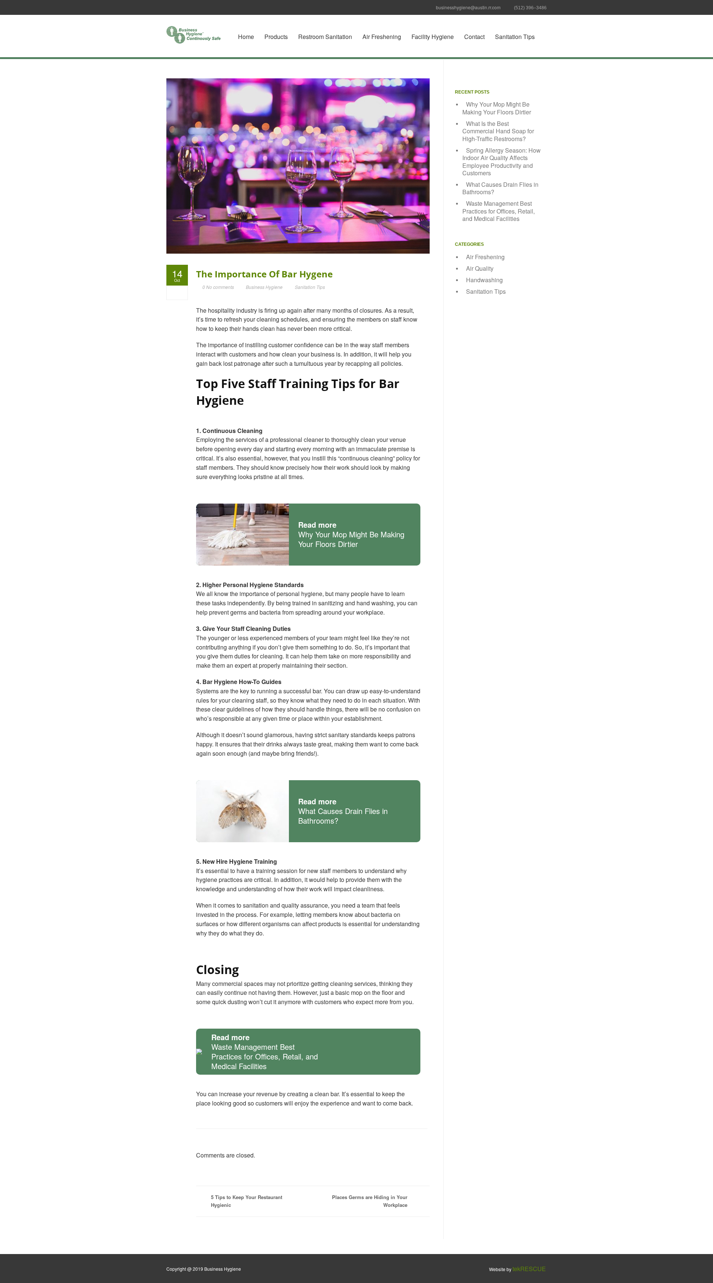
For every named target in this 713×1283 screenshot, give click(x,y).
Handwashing (484, 280)
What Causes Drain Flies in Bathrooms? (500, 188)
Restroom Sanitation (325, 36)
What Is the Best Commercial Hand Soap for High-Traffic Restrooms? (498, 131)
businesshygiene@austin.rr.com (468, 7)
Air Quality (480, 268)
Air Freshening (381, 36)
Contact (474, 36)
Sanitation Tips (515, 36)
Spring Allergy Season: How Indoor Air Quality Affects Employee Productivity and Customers (501, 162)
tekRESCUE (529, 1268)
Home (246, 36)
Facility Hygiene (432, 36)
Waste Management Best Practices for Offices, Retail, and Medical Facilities (498, 211)
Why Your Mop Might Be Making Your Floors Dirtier (496, 108)
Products (276, 36)
